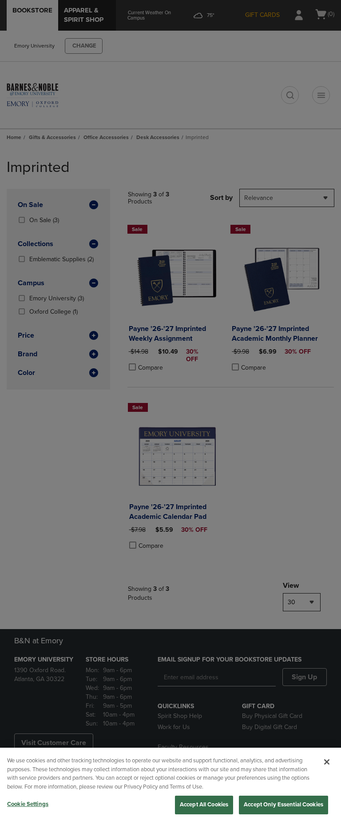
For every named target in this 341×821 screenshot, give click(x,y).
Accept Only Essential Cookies (283, 804)
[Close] (327, 762)
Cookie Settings (27, 804)
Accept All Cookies (204, 804)
